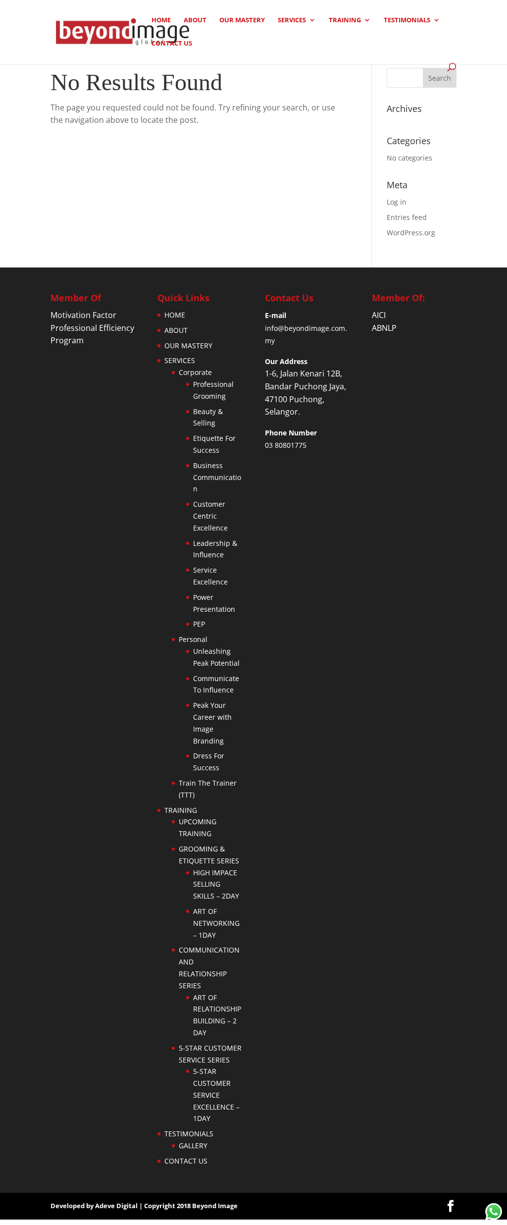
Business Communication (217, 477)
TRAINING (345, 20)
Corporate (195, 372)
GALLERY (193, 1145)
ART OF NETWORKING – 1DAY (216, 923)
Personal (193, 639)
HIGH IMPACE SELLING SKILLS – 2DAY (216, 884)
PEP (199, 624)
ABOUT (195, 20)
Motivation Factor (83, 315)
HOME (161, 20)
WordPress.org (411, 232)
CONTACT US (172, 44)
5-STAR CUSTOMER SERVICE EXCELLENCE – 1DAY (216, 1094)
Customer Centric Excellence (210, 516)
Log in (396, 202)
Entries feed (407, 217)
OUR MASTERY (242, 20)
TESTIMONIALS (407, 20)
